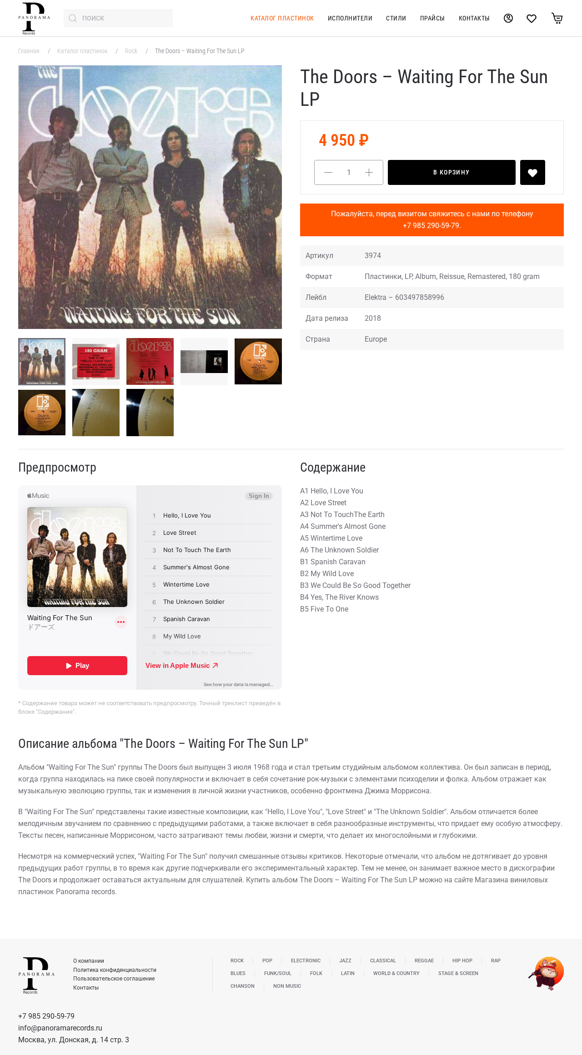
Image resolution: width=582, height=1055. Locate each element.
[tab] (41, 361)
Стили (396, 18)
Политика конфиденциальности (114, 970)
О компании (88, 961)
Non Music (287, 986)
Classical (383, 961)
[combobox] (118, 18)
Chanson (243, 986)
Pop (267, 961)
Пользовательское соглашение (114, 978)
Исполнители (350, 18)
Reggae (424, 961)
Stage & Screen (458, 973)
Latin (348, 973)
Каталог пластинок (282, 18)
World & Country (396, 973)
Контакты (474, 18)
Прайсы (432, 18)
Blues (238, 973)
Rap (496, 961)
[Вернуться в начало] (34, 18)
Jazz (345, 961)
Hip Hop (462, 961)
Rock (132, 51)
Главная (29, 51)
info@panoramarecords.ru (60, 1028)
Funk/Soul (277, 973)
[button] (150, 197)
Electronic (306, 961)
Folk (316, 973)
